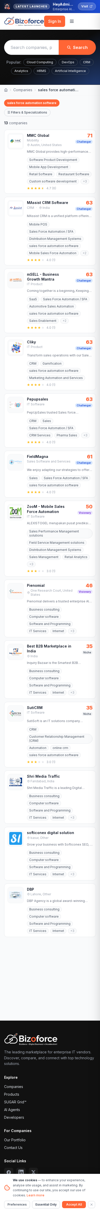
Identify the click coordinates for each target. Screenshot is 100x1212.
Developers (14, 1117)
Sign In (54, 21)
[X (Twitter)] (33, 1172)
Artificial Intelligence (70, 71)
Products (11, 1094)
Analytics (21, 71)
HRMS (41, 71)
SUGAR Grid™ (15, 1102)
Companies (22, 90)
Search (80, 47)
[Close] (91, 1204)
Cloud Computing (40, 62)
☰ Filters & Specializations (27, 112)
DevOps (68, 62)
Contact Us (13, 1147)
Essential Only (46, 1204)
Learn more (35, 1195)
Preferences (17, 1204)
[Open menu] (71, 21)
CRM (86, 62)
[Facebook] (8, 1172)
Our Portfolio (15, 1140)
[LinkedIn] (21, 1172)
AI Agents (12, 1109)
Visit (84, 6)
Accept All (74, 1204)
